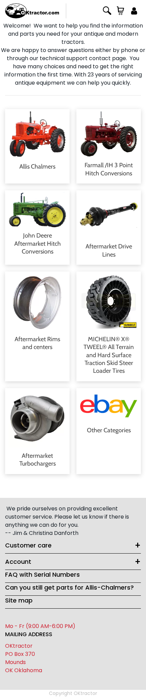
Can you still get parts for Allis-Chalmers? (69, 587)
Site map (19, 600)
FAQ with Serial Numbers (42, 574)
